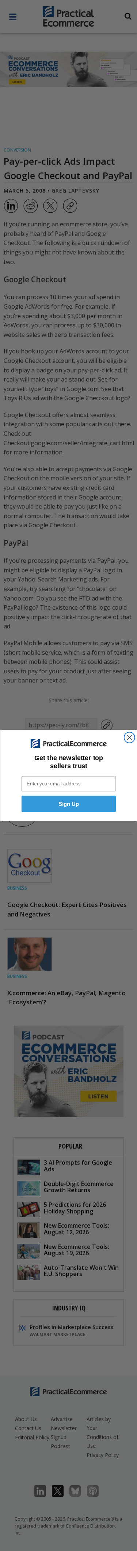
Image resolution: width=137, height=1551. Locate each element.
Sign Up (68, 804)
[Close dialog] (129, 737)
